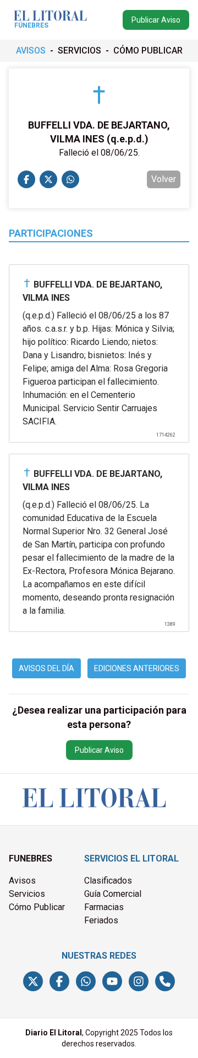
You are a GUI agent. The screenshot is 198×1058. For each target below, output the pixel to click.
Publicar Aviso (155, 19)
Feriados (101, 920)
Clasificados (108, 880)
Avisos (22, 880)
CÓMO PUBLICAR (148, 50)
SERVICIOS (79, 50)
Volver (163, 179)
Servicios (27, 894)
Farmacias (104, 907)
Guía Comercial (112, 894)
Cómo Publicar (37, 907)
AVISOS (31, 50)
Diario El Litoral (53, 1032)
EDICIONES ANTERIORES (136, 668)
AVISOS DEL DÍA (46, 668)
